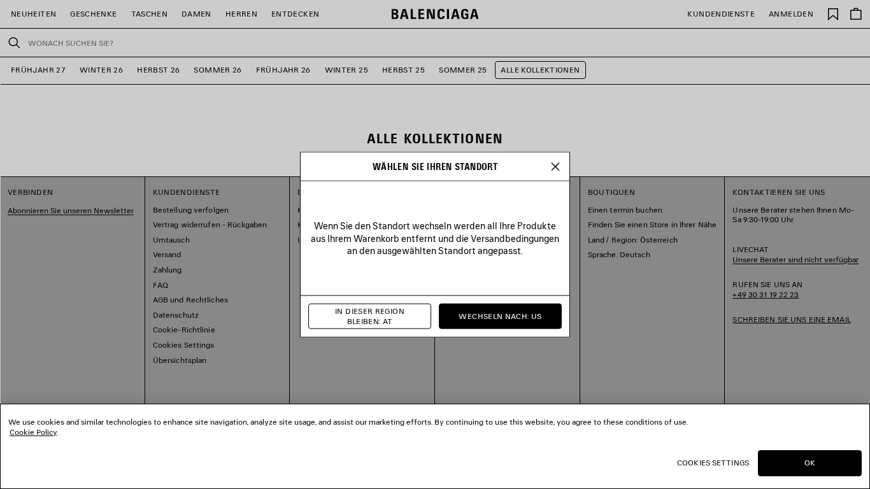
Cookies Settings (713, 462)
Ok (809, 462)
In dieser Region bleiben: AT (369, 316)
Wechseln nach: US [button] (500, 316)
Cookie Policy (33, 432)
